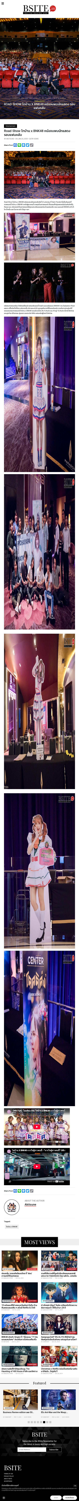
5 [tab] (41, 1422)
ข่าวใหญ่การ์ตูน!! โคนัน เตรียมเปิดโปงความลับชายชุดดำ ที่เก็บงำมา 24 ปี (59, 1306)
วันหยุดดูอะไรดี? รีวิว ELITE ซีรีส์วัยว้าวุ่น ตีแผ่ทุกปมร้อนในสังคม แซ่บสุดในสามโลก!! (59, 1338)
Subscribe (53, 1449)
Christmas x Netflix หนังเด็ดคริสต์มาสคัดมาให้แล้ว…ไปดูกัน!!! (59, 1370)
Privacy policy (9, 1476)
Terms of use (8, 1473)
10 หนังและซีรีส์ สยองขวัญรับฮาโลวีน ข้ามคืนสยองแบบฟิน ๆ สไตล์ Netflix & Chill (19, 1306)
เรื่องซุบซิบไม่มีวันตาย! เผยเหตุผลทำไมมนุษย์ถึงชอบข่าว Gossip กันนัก (19, 1413)
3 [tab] (35, 1422)
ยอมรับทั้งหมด (69, 1498)
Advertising (8, 1481)
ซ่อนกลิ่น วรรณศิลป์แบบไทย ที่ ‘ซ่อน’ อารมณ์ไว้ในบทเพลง (17, 1274)
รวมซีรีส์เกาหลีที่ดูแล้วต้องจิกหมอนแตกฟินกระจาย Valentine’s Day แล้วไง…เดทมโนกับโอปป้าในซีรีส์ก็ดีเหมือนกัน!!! (59, 1276)
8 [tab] (50, 1422)
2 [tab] (32, 1422)
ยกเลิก (56, 1498)
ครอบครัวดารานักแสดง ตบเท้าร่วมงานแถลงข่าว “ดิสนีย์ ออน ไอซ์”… (57, 1413)
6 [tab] (44, 1422)
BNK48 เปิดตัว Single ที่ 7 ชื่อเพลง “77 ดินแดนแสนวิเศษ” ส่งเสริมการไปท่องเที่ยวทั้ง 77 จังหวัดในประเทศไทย (20, 1339)
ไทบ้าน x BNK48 (11, 1227)
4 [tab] (38, 1422)
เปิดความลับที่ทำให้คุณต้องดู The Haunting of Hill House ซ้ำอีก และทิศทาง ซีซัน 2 (19, 1371)
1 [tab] (29, 1422)
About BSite (8, 1478)
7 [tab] (47, 1422)
